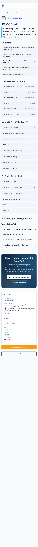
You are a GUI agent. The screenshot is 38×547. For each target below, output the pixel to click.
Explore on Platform (19, 354)
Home (3, 13)
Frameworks (10, 13)
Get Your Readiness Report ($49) (19, 277)
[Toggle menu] (35, 5)
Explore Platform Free (19, 282)
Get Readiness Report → (19, 347)
